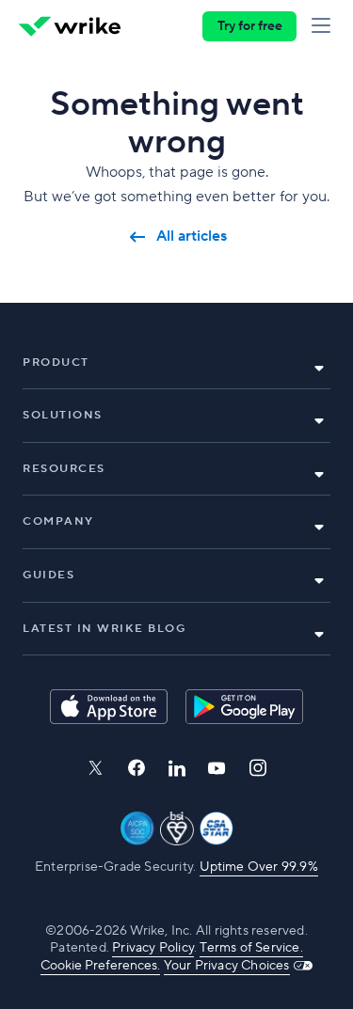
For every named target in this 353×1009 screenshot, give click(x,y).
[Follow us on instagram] (258, 768)
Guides (48, 575)
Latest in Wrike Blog (104, 629)
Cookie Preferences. (100, 965)
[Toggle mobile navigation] (325, 26)
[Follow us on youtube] (217, 768)
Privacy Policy (153, 947)
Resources (64, 469)
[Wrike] (69, 26)
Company (58, 521)
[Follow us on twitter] (95, 768)
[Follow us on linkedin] (176, 768)
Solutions (63, 415)
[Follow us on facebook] (136, 768)
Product (56, 362)
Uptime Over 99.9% (259, 867)
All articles (191, 236)
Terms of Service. (251, 947)
